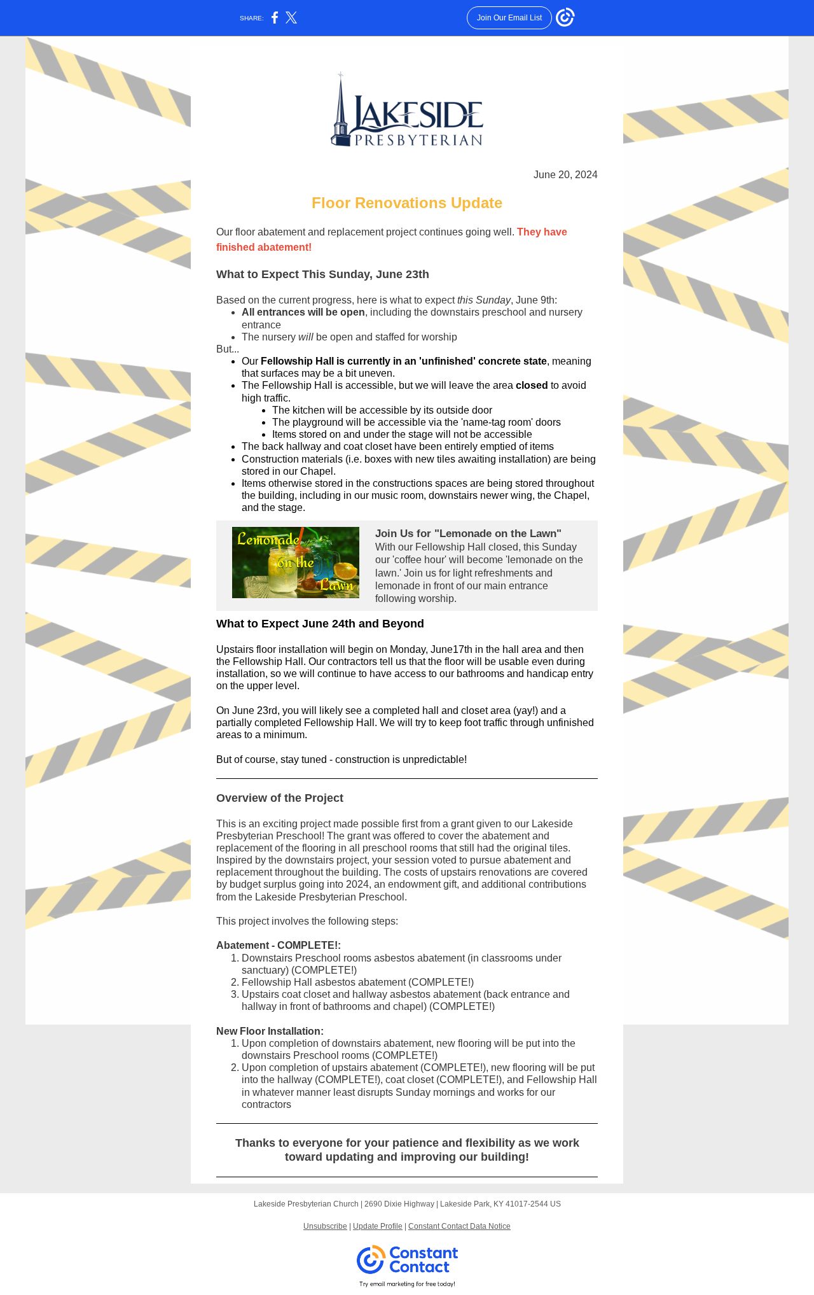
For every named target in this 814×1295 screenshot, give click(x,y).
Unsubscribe (325, 1226)
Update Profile (378, 1226)
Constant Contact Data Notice (459, 1226)
